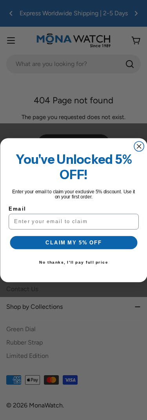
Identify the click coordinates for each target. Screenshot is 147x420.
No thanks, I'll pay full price (73, 262)
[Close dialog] (139, 146)
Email (17, 208)
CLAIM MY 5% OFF (73, 242)
